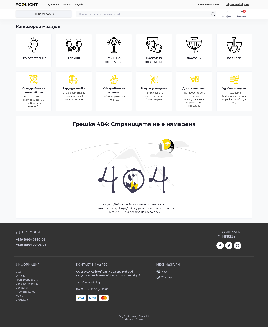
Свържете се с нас (27, 283)
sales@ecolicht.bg (88, 282)
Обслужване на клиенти (114, 90)
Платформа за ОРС (27, 279)
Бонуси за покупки (154, 88)
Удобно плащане (234, 88)
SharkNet (144, 316)
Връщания (22, 287)
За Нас (67, 4)
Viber (164, 271)
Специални (22, 299)
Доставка (54, 4)
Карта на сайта (25, 291)
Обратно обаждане (237, 4)
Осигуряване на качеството (33, 90)
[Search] (213, 14)
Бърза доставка (73, 88)
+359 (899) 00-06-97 (31, 244)
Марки (20, 295)
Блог (18, 271)
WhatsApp (167, 277)
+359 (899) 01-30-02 (30, 239)
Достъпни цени (194, 88)
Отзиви (78, 4)
